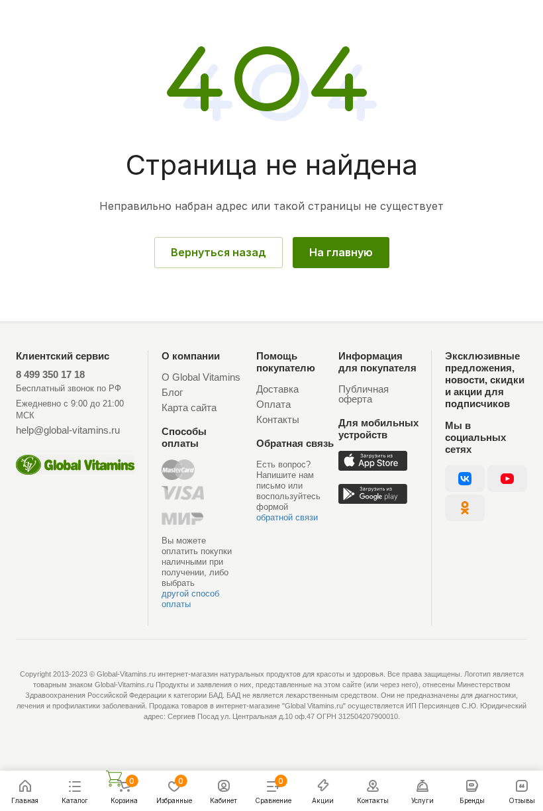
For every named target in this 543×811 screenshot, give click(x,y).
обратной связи (287, 517)
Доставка (277, 389)
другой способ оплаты (190, 599)
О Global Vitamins (201, 377)
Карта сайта (189, 407)
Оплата (273, 404)
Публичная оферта (363, 394)
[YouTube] (507, 478)
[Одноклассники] (465, 508)
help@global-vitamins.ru (68, 430)
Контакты (277, 419)
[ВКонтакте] (465, 478)
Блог (172, 392)
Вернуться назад (218, 252)
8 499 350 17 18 (50, 374)
